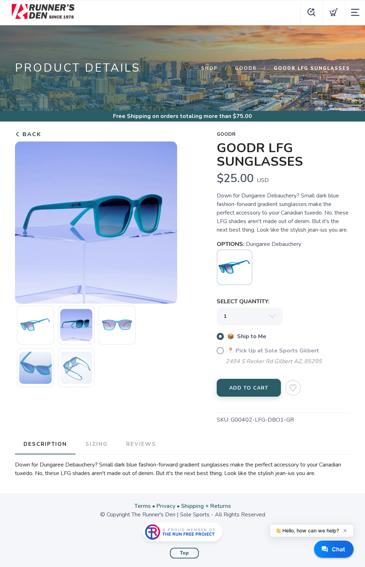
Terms (142, 506)
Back (30, 134)
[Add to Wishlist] (293, 388)
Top (184, 553)
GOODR (246, 68)
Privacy (165, 506)
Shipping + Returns (206, 506)
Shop (209, 68)
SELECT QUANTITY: (243, 301)
